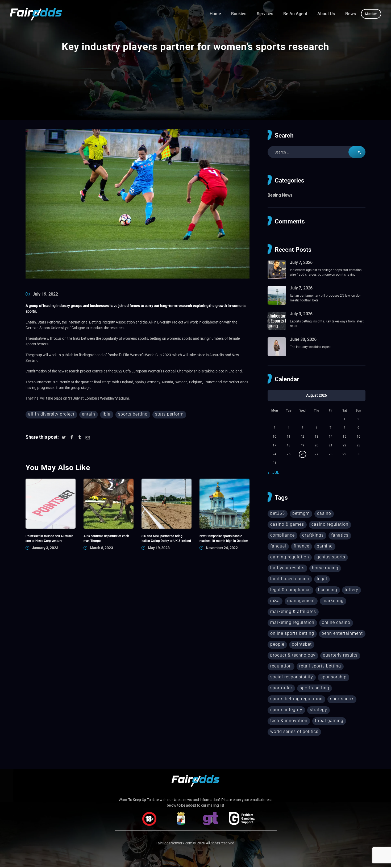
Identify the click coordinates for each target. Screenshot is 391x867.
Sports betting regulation (296, 698)
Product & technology (292, 655)
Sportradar (281, 687)
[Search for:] (316, 152)
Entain (88, 414)
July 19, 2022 (45, 294)
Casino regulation (329, 524)
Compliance (282, 535)
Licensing (327, 589)
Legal (322, 578)
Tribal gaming (329, 720)
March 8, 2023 (101, 548)
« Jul (274, 472)
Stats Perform (169, 414)
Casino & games (287, 524)
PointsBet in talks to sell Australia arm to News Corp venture (49, 538)
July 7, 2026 (301, 262)
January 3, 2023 (45, 548)
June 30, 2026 (303, 339)
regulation (281, 666)
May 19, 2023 (159, 548)
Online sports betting (292, 633)
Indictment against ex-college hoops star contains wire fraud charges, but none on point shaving (325, 272)
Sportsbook (342, 698)
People (277, 644)
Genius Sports (331, 556)
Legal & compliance (290, 589)
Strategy (318, 709)
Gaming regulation (289, 556)
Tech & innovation (288, 720)
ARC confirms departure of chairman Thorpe (107, 538)
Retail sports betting (320, 666)
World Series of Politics (294, 731)
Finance (301, 546)
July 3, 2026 (301, 313)
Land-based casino (289, 578)
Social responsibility (291, 676)
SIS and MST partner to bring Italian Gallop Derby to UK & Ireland (166, 538)
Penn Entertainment (342, 633)
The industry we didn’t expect (310, 347)
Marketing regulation (292, 622)
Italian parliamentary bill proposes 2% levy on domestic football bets (325, 297)
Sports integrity (286, 709)
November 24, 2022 (222, 548)
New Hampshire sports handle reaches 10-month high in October (223, 538)
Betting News (280, 195)
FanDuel (278, 546)
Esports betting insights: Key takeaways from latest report (327, 323)
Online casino (336, 622)
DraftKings (313, 535)
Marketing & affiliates (293, 611)
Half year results (287, 567)
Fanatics (339, 535)
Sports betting (133, 414)
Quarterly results (340, 655)
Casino (324, 513)
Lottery (351, 589)
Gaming (325, 546)
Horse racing (325, 567)
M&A (275, 600)
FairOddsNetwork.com (174, 843)
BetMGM (301, 513)
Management (301, 600)
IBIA (107, 414)
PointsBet (302, 644)
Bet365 (277, 513)
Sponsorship (334, 676)
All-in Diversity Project (51, 414)
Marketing (333, 600)
